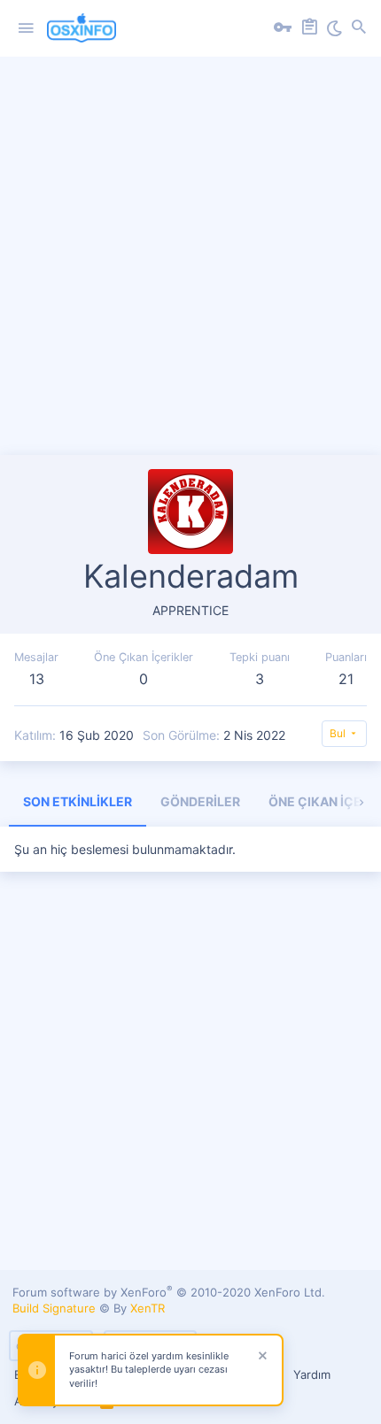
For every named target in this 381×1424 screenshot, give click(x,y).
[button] (26, 28)
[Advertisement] (190, 264)
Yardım (311, 1374)
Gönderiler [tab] (200, 801)
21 (346, 679)
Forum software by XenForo (168, 1292)
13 (36, 679)
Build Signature (54, 1308)
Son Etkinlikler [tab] (77, 801)
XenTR (147, 1308)
